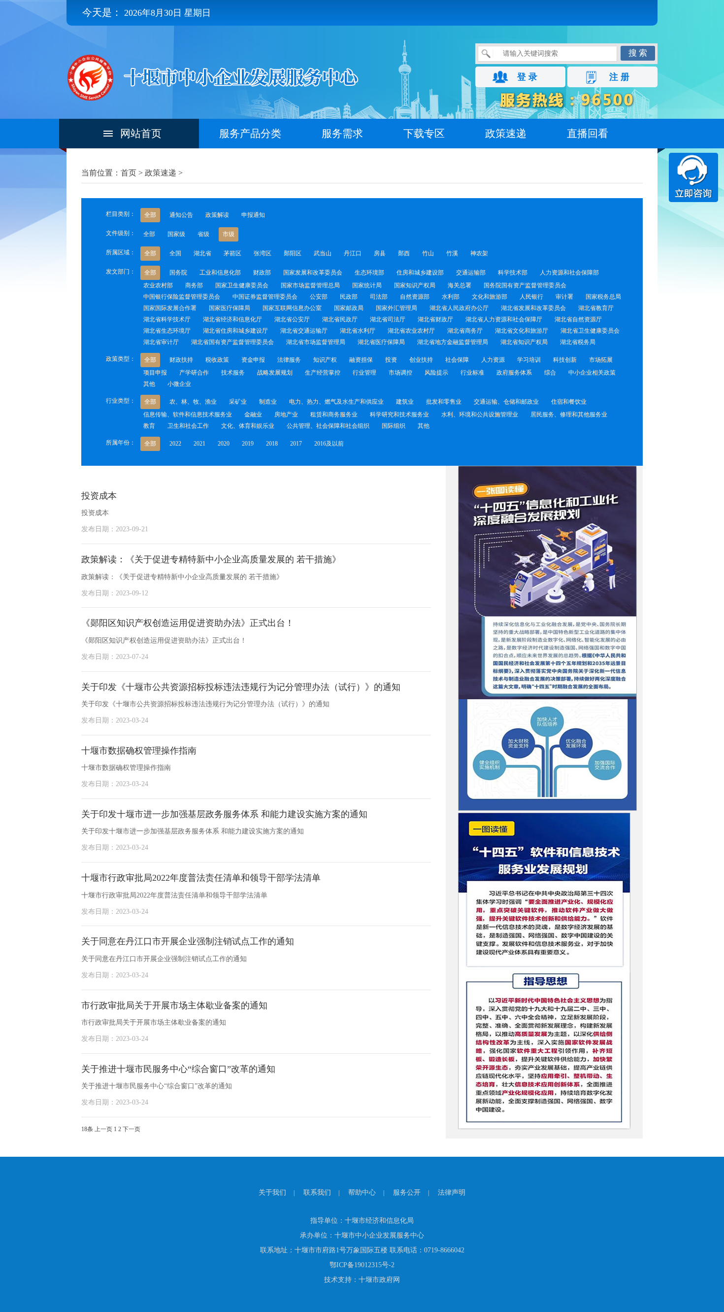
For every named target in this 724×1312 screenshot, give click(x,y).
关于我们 (272, 1192)
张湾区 (262, 253)
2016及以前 (329, 443)
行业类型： (120, 400)
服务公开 (407, 1192)
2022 (175, 443)
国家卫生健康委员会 (241, 285)
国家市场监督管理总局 (310, 285)
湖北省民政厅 (340, 319)
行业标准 (472, 372)
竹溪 (452, 253)
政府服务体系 (514, 372)
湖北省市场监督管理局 (315, 342)
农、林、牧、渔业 (193, 401)
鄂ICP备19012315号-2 (362, 1265)
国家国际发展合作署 (170, 308)
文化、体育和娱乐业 (247, 425)
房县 (380, 253)
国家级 (176, 234)
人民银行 (531, 296)
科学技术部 (512, 272)
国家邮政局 (348, 308)
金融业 (253, 414)
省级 (203, 234)
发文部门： (120, 271)
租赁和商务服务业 (334, 414)
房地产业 (286, 414)
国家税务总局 (603, 296)
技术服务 (233, 372)
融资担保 (361, 359)
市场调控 (400, 372)
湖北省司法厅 (387, 319)
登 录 (527, 77)
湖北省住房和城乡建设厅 (235, 330)
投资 (391, 359)
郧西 (404, 253)
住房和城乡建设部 (420, 272)
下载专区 (424, 133)
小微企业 (179, 383)
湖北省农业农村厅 (411, 330)
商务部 (194, 285)
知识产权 (325, 359)
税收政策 (217, 359)
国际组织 (393, 425)
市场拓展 (601, 359)
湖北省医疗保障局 (381, 342)
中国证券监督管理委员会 (264, 296)
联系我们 (317, 1192)
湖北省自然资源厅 (578, 319)
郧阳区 (292, 253)
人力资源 (493, 359)
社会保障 (457, 359)
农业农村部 (158, 285)
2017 (296, 443)
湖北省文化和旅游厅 (521, 330)
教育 (149, 425)
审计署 (564, 296)
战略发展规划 (275, 372)
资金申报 (253, 359)
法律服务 (289, 359)
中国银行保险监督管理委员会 (181, 296)
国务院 (178, 272)
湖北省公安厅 (292, 319)
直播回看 (587, 133)
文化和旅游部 (489, 296)
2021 (199, 443)
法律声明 (451, 1192)
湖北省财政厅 (435, 319)
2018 (272, 443)
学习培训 (529, 359)
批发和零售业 (443, 401)
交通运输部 (471, 272)
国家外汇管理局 (396, 308)
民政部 (349, 296)
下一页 (131, 1129)
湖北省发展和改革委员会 (533, 308)
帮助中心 (362, 1192)
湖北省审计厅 (161, 342)
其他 (149, 383)
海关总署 (459, 285)
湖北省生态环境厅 (167, 330)
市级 (228, 234)
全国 (175, 253)
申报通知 (253, 214)
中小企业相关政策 (592, 372)
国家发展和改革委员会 (312, 272)
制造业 (268, 401)
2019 (248, 443)
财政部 (262, 272)
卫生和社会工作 (188, 425)
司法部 (379, 296)
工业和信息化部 (220, 272)
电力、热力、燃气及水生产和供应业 (336, 401)
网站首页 (141, 133)
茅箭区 (232, 253)
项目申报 (155, 372)
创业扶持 (421, 359)
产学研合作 (194, 372)
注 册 (619, 77)
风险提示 (436, 372)
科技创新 (565, 359)
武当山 (322, 253)
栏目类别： (120, 213)
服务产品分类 (250, 133)
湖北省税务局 (577, 342)
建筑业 (405, 401)
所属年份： (120, 442)
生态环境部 (369, 272)
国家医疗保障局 (229, 308)
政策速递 (506, 133)
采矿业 (238, 401)
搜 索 (637, 53)
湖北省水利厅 (357, 330)
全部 (150, 214)
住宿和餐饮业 (569, 401)
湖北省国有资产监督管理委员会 (232, 342)
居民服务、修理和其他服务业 (568, 414)
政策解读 (217, 214)
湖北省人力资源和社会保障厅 (503, 319)
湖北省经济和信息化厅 (232, 319)
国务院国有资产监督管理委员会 (525, 285)
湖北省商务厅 (465, 330)
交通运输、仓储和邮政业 (506, 401)
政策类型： (120, 358)
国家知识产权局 (414, 285)
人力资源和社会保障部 (569, 272)
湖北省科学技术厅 (167, 319)
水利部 (451, 296)
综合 (550, 372)
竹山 (428, 253)
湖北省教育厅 (596, 308)
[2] (544, 1127)
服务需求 (342, 133)
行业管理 (364, 372)
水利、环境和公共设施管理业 (479, 414)
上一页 (103, 1129)
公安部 (319, 296)
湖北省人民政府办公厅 (459, 308)
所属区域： (120, 252)
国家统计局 (367, 285)
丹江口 (353, 253)
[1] (547, 808)
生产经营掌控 (322, 372)
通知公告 (181, 214)
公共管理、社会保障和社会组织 (328, 425)
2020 (224, 443)
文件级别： (120, 233)
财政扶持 (181, 359)
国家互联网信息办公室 (292, 308)
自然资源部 (414, 296)
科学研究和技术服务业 (399, 414)
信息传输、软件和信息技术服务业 (187, 414)
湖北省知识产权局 (524, 342)
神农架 (479, 253)
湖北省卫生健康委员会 (590, 330)
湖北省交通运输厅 (304, 330)
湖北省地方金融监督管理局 (452, 342)
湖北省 (202, 253)
